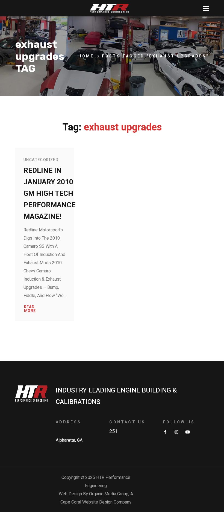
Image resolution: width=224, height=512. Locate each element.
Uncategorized (40, 160)
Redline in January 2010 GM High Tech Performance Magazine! (49, 193)
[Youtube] (187, 432)
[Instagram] (176, 432)
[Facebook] (165, 432)
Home (86, 56)
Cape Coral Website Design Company (95, 502)
